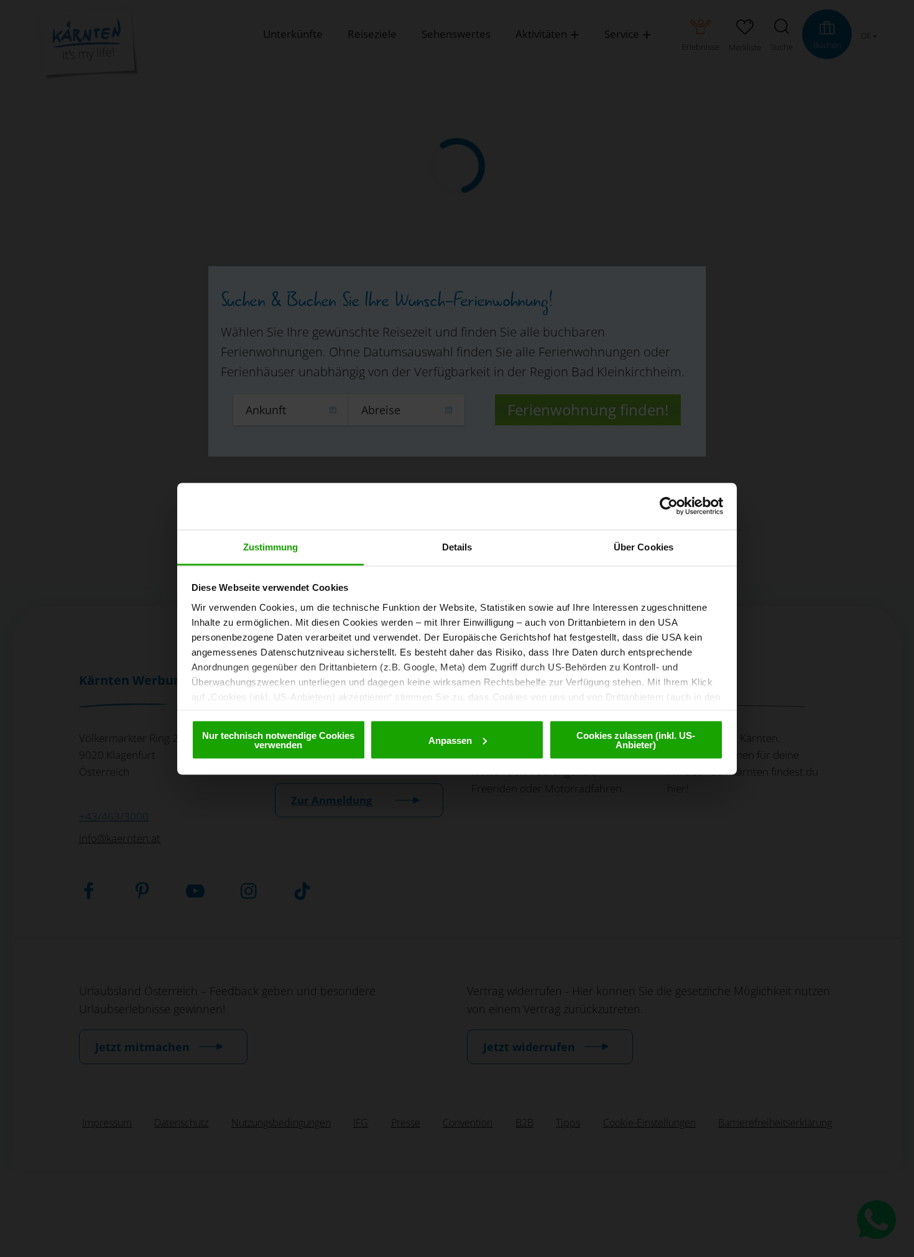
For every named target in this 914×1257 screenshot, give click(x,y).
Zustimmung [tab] (270, 546)
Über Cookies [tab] (643, 546)
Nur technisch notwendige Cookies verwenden (278, 740)
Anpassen (450, 740)
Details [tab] (457, 546)
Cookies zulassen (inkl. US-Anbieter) (635, 740)
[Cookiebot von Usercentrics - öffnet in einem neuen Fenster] (668, 506)
